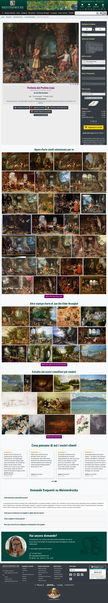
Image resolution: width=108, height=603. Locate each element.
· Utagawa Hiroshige (58, 576)
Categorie (24, 13)
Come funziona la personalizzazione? (16, 498)
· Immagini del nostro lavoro (44, 576)
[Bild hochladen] (105, 13)
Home (2, 17)
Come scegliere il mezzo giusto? (14, 519)
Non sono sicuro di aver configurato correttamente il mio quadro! (24, 525)
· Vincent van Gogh (58, 568)
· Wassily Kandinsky (58, 574)
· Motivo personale (42, 568)
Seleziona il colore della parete (58, 107)
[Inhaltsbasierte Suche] (101, 13)
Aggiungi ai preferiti (39, 107)
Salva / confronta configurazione (94, 98)
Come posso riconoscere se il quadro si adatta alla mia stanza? (24, 513)
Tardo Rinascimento (17, 17)
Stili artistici (31, 13)
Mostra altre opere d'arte (54, 437)
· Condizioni (24, 570)
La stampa (54, 13)
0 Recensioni (44, 115)
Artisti (18, 13)
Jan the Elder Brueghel (29, 17)
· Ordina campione (42, 580)
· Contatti (24, 568)
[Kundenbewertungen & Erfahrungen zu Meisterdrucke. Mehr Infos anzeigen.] (97, 572)
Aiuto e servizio (62, 13)
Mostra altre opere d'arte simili (54, 296)
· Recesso (24, 576)
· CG (23, 572)
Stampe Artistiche (10, 13)
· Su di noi (24, 580)
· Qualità (40, 574)
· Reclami (24, 578)
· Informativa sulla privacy (28, 574)
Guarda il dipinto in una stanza (42, 111)
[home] (2, 13)
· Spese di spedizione (43, 572)
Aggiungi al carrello (94, 127)
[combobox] (94, 34)
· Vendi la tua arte (42, 570)
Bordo (83, 32)
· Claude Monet (57, 570)
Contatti (71, 13)
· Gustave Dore (57, 578)
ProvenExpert (10, 474)
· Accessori (40, 578)
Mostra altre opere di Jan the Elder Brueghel (54, 364)
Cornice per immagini (43, 13)
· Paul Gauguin (57, 572)
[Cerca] (97, 13)
